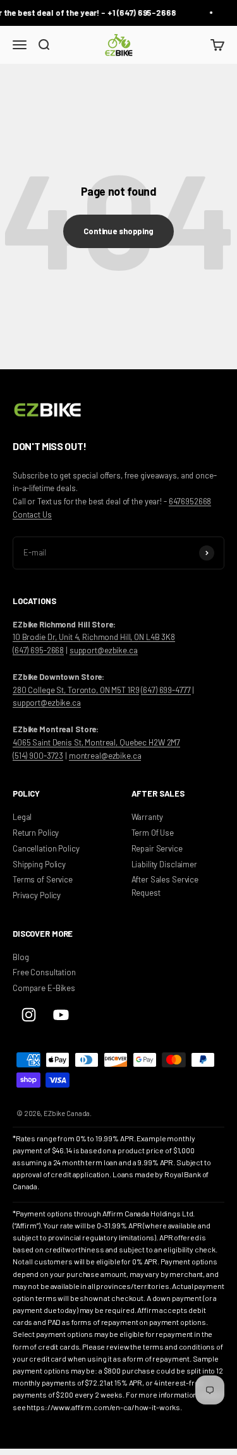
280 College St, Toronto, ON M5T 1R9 (76, 690)
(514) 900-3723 (38, 756)
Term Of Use (152, 833)
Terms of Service (43, 879)
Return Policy (36, 833)
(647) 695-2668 (38, 650)
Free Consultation (44, 972)
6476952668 (190, 501)
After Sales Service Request (165, 886)
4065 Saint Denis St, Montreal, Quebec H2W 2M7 (96, 742)
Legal (22, 817)
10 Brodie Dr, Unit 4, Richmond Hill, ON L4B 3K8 (94, 637)
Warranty (147, 817)
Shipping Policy (39, 864)
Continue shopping (118, 231)
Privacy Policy (37, 895)
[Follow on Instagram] (28, 1014)
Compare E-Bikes (44, 988)
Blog (20, 957)
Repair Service (157, 848)
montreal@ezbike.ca (105, 756)
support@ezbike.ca (104, 650)
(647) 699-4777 (165, 690)
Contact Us (32, 514)
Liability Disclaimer (164, 864)
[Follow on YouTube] (61, 1014)
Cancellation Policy (46, 848)
